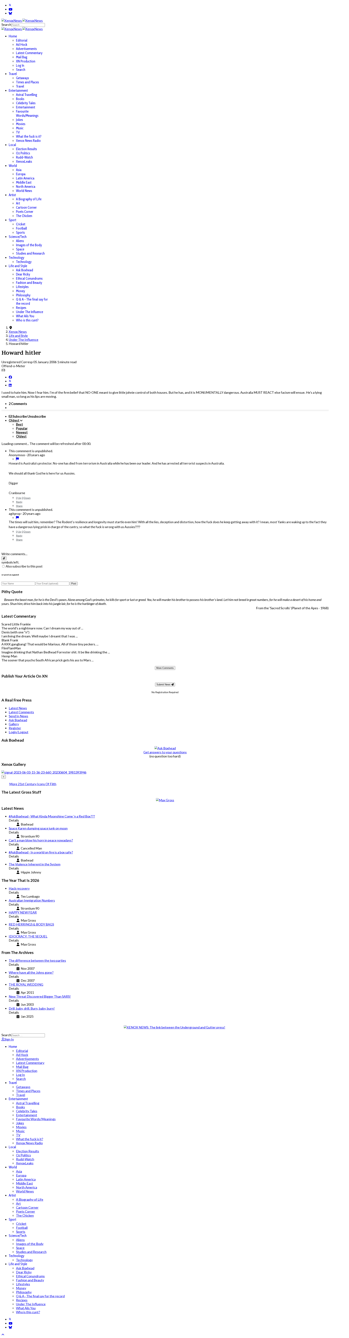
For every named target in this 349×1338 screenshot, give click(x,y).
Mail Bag (21, 57)
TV (18, 132)
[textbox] (165, 547)
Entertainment (18, 90)
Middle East (23, 182)
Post (73, 583)
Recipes (21, 308)
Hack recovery (19, 888)
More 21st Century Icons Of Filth (32, 784)
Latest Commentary (29, 53)
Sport (12, 220)
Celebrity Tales (25, 103)
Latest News (18, 708)
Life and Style (18, 266)
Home (13, 36)
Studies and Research (30, 253)
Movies (20, 124)
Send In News (18, 716)
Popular (22, 428)
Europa (20, 174)
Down (27, 497)
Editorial (21, 40)
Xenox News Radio (28, 141)
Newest (22, 432)
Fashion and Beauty (29, 283)
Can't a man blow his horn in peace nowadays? (41, 840)
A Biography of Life (28, 199)
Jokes (19, 120)
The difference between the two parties (37, 960)
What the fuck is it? (28, 136)
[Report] (17, 459)
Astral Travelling (26, 95)
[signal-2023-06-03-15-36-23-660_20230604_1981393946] (43, 772)
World (13, 166)
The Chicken (24, 216)
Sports (20, 232)
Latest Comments (21, 712)
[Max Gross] (165, 800)
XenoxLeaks (24, 161)
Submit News (164, 684)
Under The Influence (29, 312)
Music (19, 128)
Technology (16, 258)
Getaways (22, 78)
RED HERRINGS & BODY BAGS (31, 924)
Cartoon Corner (26, 207)
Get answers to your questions (165, 752)
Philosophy (23, 295)
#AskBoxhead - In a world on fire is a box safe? (41, 852)
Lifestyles (22, 287)
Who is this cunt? (27, 320)
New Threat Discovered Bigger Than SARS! (40, 996)
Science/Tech (18, 237)
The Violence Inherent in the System (34, 864)
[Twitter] (10, 5)
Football (21, 228)
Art (18, 203)
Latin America (25, 178)
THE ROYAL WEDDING (26, 984)
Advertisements (26, 49)
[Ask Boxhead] (165, 748)
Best (19, 424)
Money (20, 291)
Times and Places (27, 82)
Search (6, 25)
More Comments (165, 668)
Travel (13, 74)
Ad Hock (21, 44)
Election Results (26, 149)
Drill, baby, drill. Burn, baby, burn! (32, 1008)
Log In (20, 65)
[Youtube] (10, 9)
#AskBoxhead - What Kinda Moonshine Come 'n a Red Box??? (52, 816)
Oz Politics (23, 153)
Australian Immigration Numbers (32, 900)
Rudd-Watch (24, 157)
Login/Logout (18, 732)
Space (20, 249)
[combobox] (28, 25)
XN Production (25, 61)
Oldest (21, 436)
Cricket (20, 224)
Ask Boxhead (24, 270)
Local (12, 145)
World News (24, 191)
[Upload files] (4, 558)
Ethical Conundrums (29, 278)
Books (20, 99)
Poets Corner (24, 212)
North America (25, 187)
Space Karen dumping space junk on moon (38, 828)
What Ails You (25, 316)
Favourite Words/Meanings (27, 113)
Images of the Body (29, 245)
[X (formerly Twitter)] (10, 381)
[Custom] (10, 13)
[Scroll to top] (2, 1335)
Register (15, 728)
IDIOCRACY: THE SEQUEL (28, 936)
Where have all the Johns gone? (31, 972)
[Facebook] (10, 377)
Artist (12, 195)
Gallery (14, 724)
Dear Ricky (23, 274)
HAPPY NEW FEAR (23, 912)
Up (19, 497)
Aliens (20, 241)
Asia (18, 170)
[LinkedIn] (10, 385)
